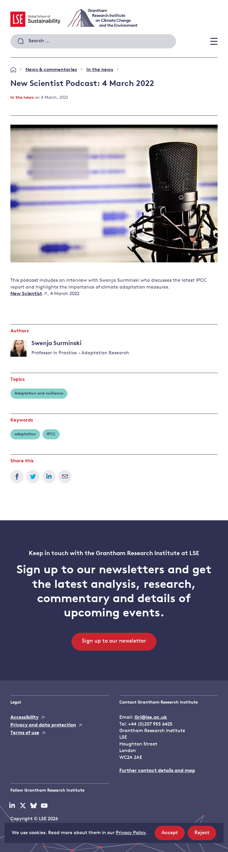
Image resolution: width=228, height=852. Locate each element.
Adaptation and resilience (39, 393)
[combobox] (93, 41)
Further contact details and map (157, 770)
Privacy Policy (131, 833)
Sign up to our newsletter (114, 641)
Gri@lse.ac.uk (150, 717)
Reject (205, 835)
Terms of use (24, 733)
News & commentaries (51, 70)
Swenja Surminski (56, 344)
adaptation (25, 434)
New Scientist (26, 294)
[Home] (13, 70)
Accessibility (24, 717)
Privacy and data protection (43, 725)
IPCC (51, 434)
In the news (99, 70)
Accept (173, 835)
